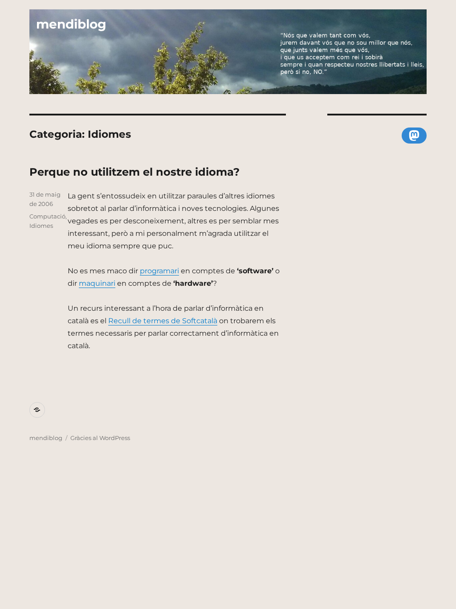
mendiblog (71, 24)
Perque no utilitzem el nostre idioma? (134, 171)
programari (159, 271)
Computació (47, 216)
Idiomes (41, 225)
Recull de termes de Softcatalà (162, 321)
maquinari (97, 283)
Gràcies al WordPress (100, 437)
